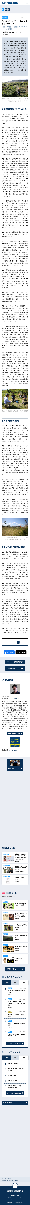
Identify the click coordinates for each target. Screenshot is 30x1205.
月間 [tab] (23, 982)
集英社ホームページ (15, 1200)
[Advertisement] (15, 792)
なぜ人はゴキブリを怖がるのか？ (16, 1014)
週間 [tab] (15, 982)
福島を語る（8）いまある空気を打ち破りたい (21, 867)
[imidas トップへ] (10, 3)
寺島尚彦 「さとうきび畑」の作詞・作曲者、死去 (16, 1086)
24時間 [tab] (6, 982)
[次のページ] (18, 642)
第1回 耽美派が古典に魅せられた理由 (20, 904)
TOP (2, 1178)
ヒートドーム (18, 958)
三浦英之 (5, 32)
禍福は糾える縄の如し (14, 1063)
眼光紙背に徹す (12, 1075)
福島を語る (4, 17)
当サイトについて (15, 1195)
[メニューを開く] (27, 3)
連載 (5, 1178)
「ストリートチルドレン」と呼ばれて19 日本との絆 (21, 925)
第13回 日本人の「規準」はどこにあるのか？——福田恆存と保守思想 (21, 915)
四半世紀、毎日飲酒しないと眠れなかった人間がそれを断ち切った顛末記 (20, 856)
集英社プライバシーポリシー (15, 1197)
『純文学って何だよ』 (20, 878)
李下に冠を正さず (12, 1080)
